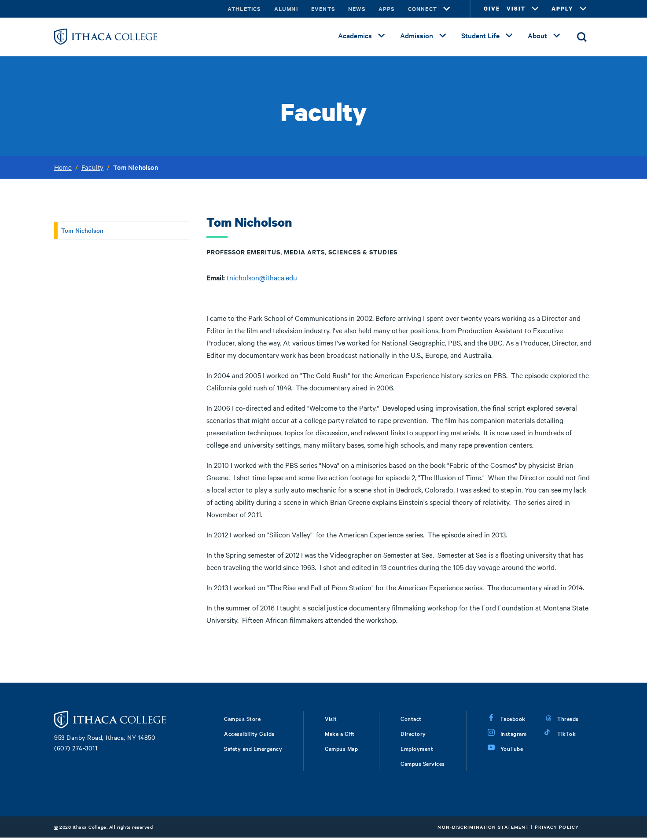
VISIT (516, 8)
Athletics (244, 8)
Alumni (286, 8)
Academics (355, 35)
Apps (387, 8)
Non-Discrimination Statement (483, 826)
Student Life (480, 35)
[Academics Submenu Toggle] (381, 35)
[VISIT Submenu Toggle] (535, 9)
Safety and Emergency (253, 748)
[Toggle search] (582, 37)
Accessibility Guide (249, 733)
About (537, 35)
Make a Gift (340, 733)
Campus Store (242, 718)
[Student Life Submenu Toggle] (509, 35)
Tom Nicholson (82, 230)
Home (63, 167)
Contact (411, 718)
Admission (416, 35)
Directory (413, 733)
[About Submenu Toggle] (556, 35)
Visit (331, 718)
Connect (422, 8)
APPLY (562, 8)
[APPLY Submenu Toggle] (583, 9)
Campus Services (423, 763)
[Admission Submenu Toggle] (442, 35)
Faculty (92, 167)
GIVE (492, 8)
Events (323, 8)
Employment (417, 748)
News (356, 8)
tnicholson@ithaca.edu (262, 277)
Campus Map (341, 748)
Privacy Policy (557, 826)
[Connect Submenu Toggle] (446, 9)
